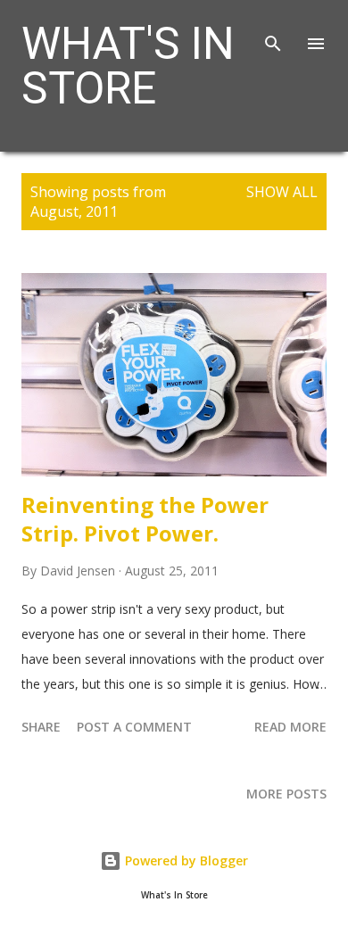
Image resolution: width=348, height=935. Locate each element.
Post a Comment (134, 726)
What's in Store (128, 66)
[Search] (273, 32)
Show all (282, 192)
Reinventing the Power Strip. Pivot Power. (145, 519)
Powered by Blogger (184, 860)
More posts (286, 793)
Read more (290, 726)
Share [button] (41, 726)
